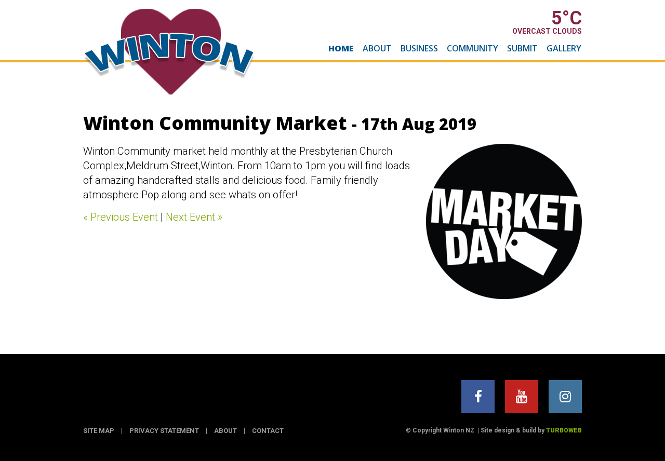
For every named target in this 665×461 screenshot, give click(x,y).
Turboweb (564, 430)
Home (341, 48)
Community (472, 48)
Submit (522, 48)
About (377, 48)
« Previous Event (120, 217)
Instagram (565, 396)
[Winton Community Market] (504, 221)
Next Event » (194, 217)
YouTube (521, 396)
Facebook (478, 396)
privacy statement (164, 431)
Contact (268, 431)
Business (419, 48)
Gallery (564, 48)
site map (98, 431)
